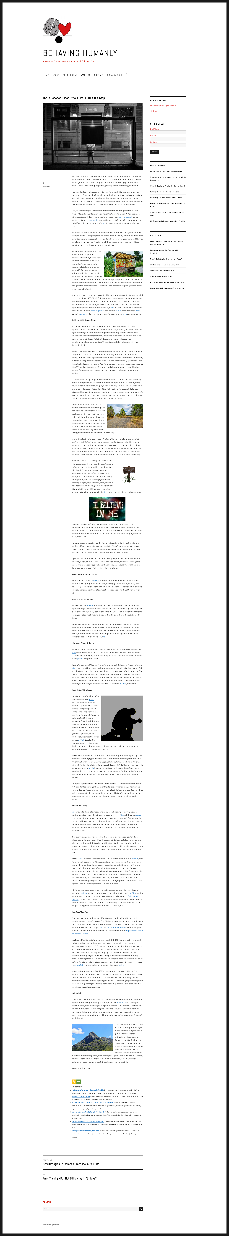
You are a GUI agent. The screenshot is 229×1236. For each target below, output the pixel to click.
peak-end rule (121, 1002)
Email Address (154, 129)
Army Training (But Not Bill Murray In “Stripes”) (167, 282)
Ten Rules (93, 311)
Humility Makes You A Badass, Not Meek (85, 1131)
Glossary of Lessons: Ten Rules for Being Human (88, 1121)
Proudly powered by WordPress (51, 1225)
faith (112, 307)
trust (138, 311)
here (104, 223)
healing (121, 965)
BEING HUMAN (70, 75)
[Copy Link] (74, 1082)
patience (101, 311)
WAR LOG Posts (155, 236)
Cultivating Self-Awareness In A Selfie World (166, 198)
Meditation (84, 893)
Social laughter (122, 927)
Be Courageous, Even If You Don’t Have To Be (166, 171)
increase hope (111, 927)
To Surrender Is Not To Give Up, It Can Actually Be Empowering (92, 1102)
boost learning (93, 220)
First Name (153, 135)
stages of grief (79, 965)
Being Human (46, 186)
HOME (46, 75)
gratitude (81, 740)
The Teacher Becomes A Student (161, 276)
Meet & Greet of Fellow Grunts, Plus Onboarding (167, 288)
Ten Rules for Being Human (81, 1096)
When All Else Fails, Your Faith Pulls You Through (88, 1112)
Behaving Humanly (80, 53)
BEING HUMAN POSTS (157, 166)
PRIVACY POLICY (116, 75)
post (104, 637)
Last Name (153, 142)
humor (124, 314)
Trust (73, 812)
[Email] (78, 1082)
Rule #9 (80, 859)
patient (79, 658)
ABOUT (56, 75)
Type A (74, 652)
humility (118, 311)
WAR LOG (86, 75)
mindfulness (133, 893)
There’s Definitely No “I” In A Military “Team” (166, 259)
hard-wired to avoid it (125, 217)
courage (83, 314)
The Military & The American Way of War (164, 265)
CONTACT (99, 75)
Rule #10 (135, 859)
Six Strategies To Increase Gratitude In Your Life (88, 1090)
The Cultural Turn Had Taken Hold (162, 271)
